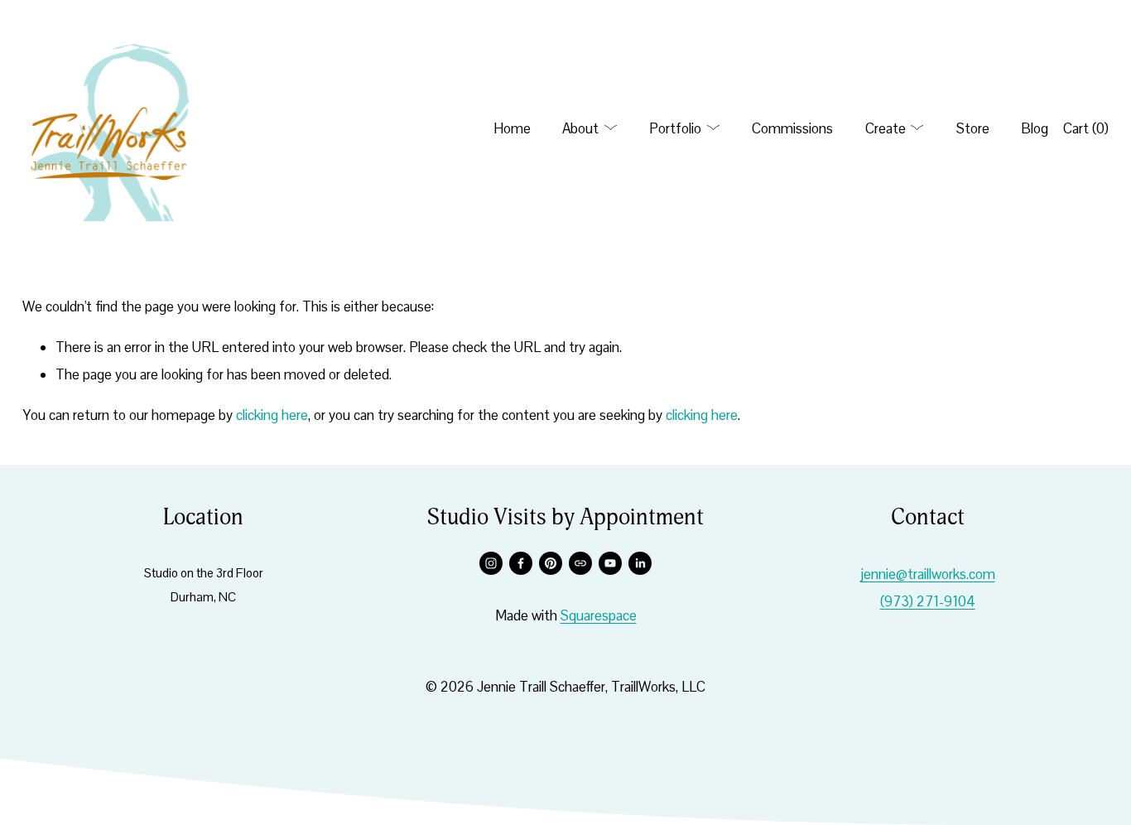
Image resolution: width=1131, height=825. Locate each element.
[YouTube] (610, 563)
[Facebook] (520, 563)
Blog (1034, 128)
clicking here (272, 415)
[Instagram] (491, 563)
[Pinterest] (550, 563)
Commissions (792, 128)
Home (512, 128)
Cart (1086, 128)
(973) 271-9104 (927, 601)
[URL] (580, 563)
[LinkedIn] (640, 563)
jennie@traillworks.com (927, 574)
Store (972, 128)
